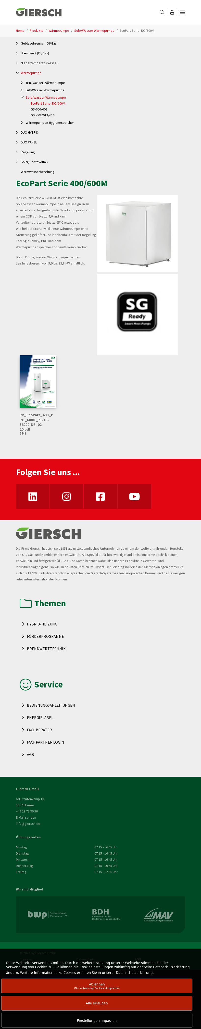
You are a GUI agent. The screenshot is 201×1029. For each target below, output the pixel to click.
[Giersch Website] (39, 12)
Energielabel (40, 717)
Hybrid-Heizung (42, 624)
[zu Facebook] (100, 496)
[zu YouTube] (134, 496)
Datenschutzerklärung (134, 972)
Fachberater (39, 729)
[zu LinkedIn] (33, 496)
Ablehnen (96, 986)
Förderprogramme (45, 636)
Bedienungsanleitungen (51, 705)
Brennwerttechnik (46, 648)
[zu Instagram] (66, 496)
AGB (30, 754)
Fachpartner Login (45, 742)
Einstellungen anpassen (97, 1020)
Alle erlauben (97, 1003)
